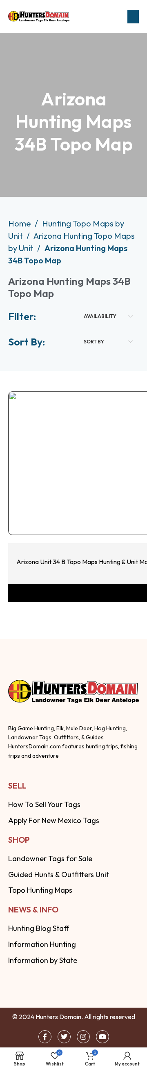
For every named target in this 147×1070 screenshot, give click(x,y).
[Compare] (128, 513)
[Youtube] (102, 1036)
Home (20, 223)
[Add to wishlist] (101, 513)
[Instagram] (83, 1036)
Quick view (75, 513)
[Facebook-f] (44, 1036)
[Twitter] (64, 1036)
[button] (133, 16)
